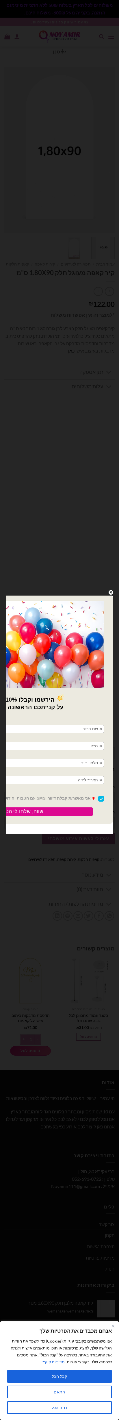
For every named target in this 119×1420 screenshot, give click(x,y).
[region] (59, 1370)
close (110, 592)
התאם (59, 1391)
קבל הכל (59, 1376)
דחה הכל (60, 1407)
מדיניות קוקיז (53, 1361)
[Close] (112, 1326)
